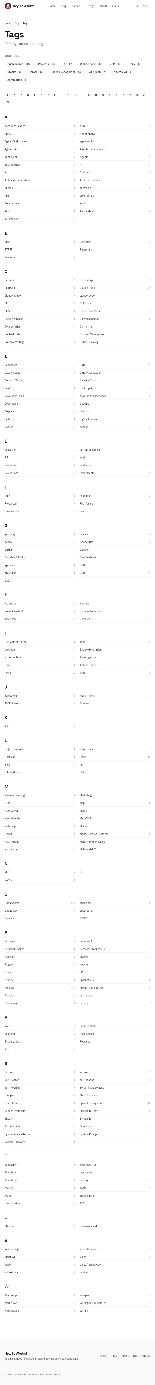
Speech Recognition (66, 72)
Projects (46, 64)
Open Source (18, 64)
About (103, 6)
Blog (64, 6)
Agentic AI (122, 72)
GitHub (146, 1355)
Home (52, 6)
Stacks (14, 72)
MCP (114, 64)
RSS (135, 1355)
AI (68, 64)
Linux (134, 64)
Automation (16, 80)
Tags (91, 6)
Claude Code (90, 64)
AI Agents (97, 72)
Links (115, 6)
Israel (36, 72)
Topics (76, 6)
